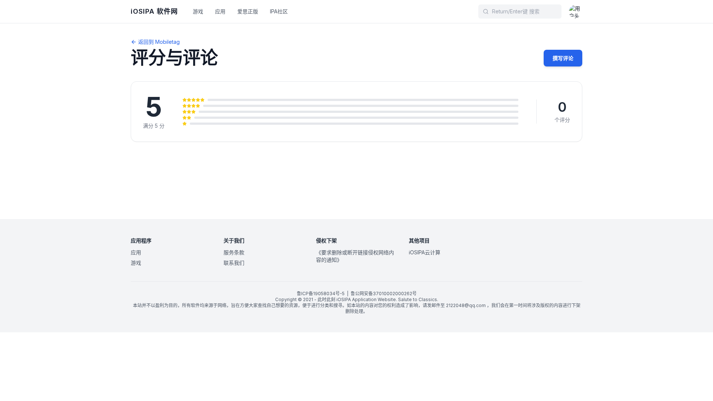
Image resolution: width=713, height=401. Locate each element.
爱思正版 (247, 11)
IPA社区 (279, 11)
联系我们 (234, 263)
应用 (220, 11)
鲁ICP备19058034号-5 (321, 293)
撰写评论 (563, 58)
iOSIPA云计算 (424, 252)
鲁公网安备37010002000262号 (384, 293)
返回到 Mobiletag (159, 42)
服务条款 (234, 252)
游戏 (198, 11)
